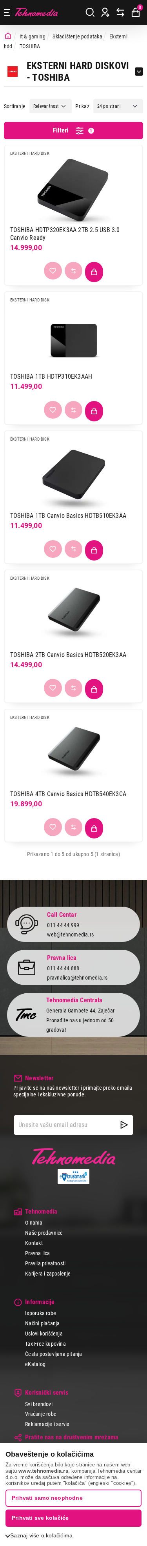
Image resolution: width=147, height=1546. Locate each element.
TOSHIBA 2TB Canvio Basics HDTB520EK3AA (68, 655)
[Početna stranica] (8, 36)
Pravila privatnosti (45, 1263)
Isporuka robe (40, 1313)
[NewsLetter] (124, 1125)
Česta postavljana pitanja (53, 1354)
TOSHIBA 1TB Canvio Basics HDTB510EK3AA (68, 515)
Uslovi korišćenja (44, 1333)
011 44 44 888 (63, 968)
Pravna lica (37, 1253)
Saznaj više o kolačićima (41, 1535)
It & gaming (32, 36)
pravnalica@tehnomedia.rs (77, 977)
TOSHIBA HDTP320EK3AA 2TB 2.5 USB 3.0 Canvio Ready (65, 233)
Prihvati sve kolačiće (40, 1518)
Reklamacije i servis (47, 1424)
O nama (33, 1222)
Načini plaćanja (42, 1323)
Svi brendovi (39, 1404)
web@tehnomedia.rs (70, 934)
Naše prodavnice (44, 1233)
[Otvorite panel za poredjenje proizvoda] (120, 12)
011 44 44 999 (63, 925)
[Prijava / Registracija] (105, 12)
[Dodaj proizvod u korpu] (94, 272)
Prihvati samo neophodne (47, 1498)
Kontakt (33, 1243)
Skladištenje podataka (77, 36)
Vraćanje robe (40, 1414)
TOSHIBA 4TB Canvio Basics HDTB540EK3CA (68, 794)
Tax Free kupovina (45, 1344)
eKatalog (35, 1364)
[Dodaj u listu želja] (53, 271)
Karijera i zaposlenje (48, 1273)
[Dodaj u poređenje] (74, 271)
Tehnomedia (36, 12)
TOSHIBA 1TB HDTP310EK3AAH (51, 376)
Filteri (73, 130)
